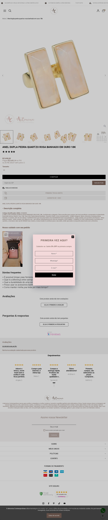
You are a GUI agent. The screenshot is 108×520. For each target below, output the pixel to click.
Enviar (54, 275)
